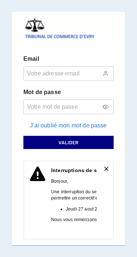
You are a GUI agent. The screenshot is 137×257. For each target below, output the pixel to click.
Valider (68, 142)
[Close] (106, 168)
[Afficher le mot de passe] (106, 107)
